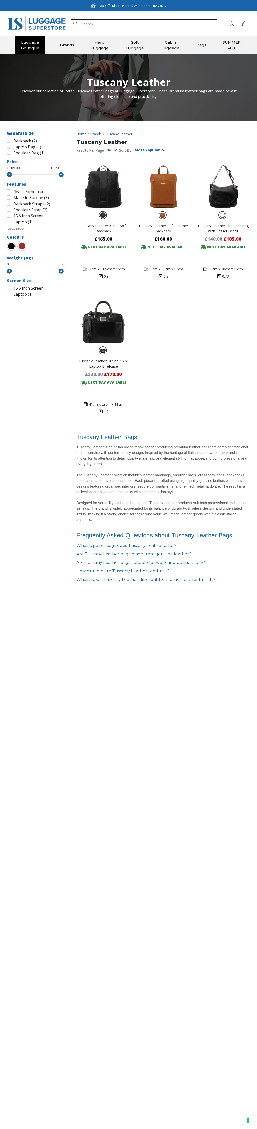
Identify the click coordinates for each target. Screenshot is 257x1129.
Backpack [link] (25, 141)
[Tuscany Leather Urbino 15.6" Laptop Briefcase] (103, 316)
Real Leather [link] (28, 191)
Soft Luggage (135, 45)
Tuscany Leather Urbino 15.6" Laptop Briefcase (103, 364)
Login (232, 24)
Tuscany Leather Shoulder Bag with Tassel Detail (223, 228)
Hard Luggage (100, 45)
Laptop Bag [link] (27, 147)
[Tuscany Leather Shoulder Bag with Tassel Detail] (223, 181)
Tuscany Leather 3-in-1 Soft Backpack (103, 228)
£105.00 (13, 167)
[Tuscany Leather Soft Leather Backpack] (163, 181)
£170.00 (57, 168)
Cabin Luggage (170, 45)
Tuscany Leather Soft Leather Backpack (163, 228)
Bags (201, 45)
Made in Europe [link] (31, 198)
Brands (67, 45)
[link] (11, 246)
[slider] (9, 174)
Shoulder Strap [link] (30, 210)
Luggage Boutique (30, 45)
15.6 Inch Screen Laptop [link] (28, 219)
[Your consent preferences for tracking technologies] (248, 1120)
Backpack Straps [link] (31, 204)
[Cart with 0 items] (243, 24)
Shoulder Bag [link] (29, 153)
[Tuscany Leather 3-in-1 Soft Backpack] (103, 181)
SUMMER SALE (232, 45)
